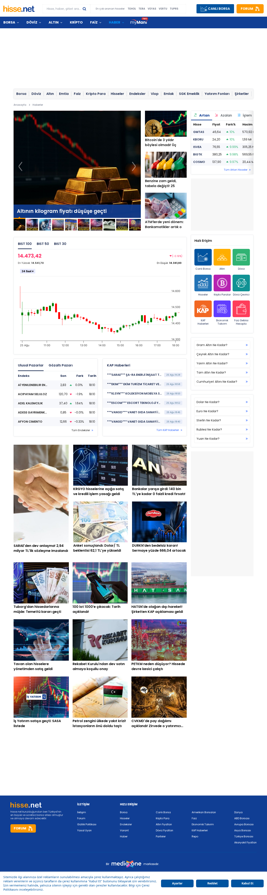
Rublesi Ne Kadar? (209, 429)
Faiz (194, 818)
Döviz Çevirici (241, 294)
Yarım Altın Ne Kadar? (212, 363)
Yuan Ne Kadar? (207, 439)
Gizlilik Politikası (86, 824)
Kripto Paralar (222, 294)
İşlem (247, 115)
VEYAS (152, 8)
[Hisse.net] (19, 9)
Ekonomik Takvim (222, 322)
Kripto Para (162, 818)
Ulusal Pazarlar (31, 365)
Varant (124, 830)
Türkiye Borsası (243, 836)
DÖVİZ (31, 22)
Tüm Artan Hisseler (235, 169)
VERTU (163, 8)
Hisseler (203, 294)
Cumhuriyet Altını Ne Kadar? (216, 382)
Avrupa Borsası (244, 824)
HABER (114, 22)
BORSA (9, 22)
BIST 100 (25, 243)
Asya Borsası (242, 830)
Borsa (123, 812)
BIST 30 (60, 243)
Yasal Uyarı (84, 830)
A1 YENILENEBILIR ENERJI (34, 385)
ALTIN (54, 22)
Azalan (226, 115)
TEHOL (132, 8)
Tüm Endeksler (81, 430)
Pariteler (161, 836)
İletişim (81, 812)
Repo (195, 836)
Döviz (241, 269)
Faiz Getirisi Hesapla (241, 322)
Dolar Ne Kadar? (207, 402)
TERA (142, 8)
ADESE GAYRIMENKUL (33, 412)
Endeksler (126, 824)
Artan (204, 115)
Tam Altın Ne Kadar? (211, 372)
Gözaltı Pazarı (61, 365)
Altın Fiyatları (164, 824)
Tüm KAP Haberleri (167, 430)
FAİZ (94, 22)
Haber (123, 836)
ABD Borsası (241, 818)
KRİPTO (76, 22)
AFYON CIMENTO (30, 422)
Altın (222, 269)
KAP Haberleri (203, 322)
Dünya (238, 812)
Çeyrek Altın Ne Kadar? (212, 354)
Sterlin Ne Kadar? (208, 420)
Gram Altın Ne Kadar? (211, 345)
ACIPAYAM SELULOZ (32, 394)
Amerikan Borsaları (204, 812)
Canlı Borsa (202, 269)
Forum (81, 818)
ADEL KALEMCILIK (30, 403)
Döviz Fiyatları (164, 830)
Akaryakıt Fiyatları (245, 842)
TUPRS (174, 8)
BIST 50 (43, 243)
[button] (134, 166)
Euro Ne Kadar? (207, 411)
